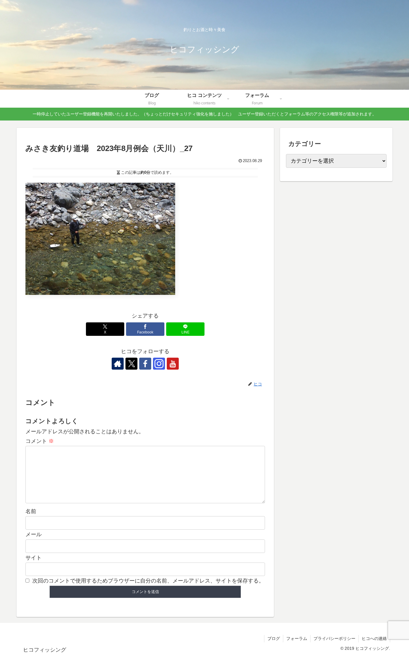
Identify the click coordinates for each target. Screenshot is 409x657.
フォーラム (296, 638)
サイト (33, 558)
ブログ (273, 638)
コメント (39, 441)
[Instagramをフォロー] (159, 364)
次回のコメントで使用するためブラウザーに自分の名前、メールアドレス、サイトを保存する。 (148, 581)
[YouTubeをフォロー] (173, 364)
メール (33, 534)
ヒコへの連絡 (374, 638)
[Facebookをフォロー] (145, 364)
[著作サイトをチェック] (118, 364)
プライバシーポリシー (334, 638)
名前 (30, 511)
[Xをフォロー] (131, 364)
